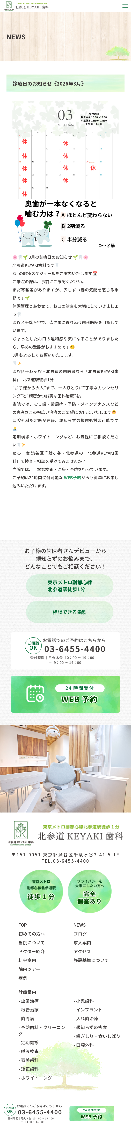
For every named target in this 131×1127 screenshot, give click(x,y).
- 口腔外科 (84, 1045)
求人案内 (82, 942)
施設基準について (91, 960)
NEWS (80, 925)
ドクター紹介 (31, 951)
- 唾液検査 (28, 1051)
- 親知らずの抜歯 (90, 1027)
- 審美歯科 (28, 1060)
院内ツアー (29, 969)
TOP (22, 925)
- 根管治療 (28, 1009)
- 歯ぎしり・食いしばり (97, 1036)
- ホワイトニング (35, 1077)
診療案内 (27, 992)
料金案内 (27, 960)
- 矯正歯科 (28, 1069)
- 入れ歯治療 (86, 1018)
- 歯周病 (26, 1018)
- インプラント (88, 1009)
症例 (22, 978)
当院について (31, 942)
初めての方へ (31, 933)
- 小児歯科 (84, 1001)
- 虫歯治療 (28, 1001)
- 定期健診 (28, 1042)
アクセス (82, 951)
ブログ (80, 933)
